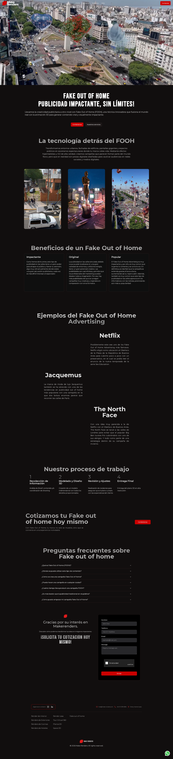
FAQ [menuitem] (103, 3)
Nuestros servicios (94, 124)
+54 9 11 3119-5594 (122, 707)
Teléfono (104, 628)
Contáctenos (77, 124)
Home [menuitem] (77, 3)
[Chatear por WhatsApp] (167, 753)
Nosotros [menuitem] (95, 3)
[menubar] (90, 3)
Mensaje (104, 644)
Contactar (165, 3)
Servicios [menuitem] (86, 3)
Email (103, 636)
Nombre (104, 620)
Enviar (119, 673)
